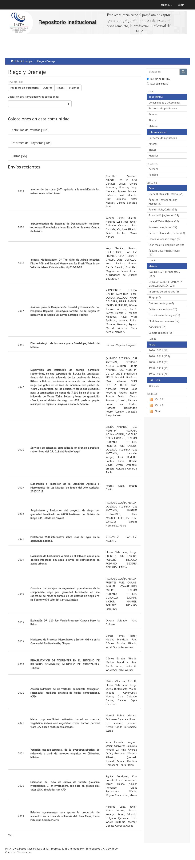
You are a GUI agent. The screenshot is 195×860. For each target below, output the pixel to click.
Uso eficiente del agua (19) (164, 315)
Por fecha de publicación (24, 87)
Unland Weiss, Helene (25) (164, 221)
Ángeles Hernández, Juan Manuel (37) (163, 201)
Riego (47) (155, 297)
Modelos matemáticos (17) (164, 321)
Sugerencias (24, 852)
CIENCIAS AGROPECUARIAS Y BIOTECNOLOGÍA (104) (165, 283)
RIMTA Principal (24, 61)
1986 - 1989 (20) (158, 374)
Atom (158, 411)
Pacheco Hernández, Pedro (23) (167, 233)
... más (152, 260)
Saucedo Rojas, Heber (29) (164, 215)
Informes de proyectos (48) (164, 291)
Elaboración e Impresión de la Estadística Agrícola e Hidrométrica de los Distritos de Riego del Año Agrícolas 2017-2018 (65, 487)
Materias (74, 87)
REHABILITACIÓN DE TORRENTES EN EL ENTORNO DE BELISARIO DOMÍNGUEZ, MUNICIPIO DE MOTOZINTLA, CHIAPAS (65, 664)
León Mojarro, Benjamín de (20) (167, 245)
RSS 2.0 (159, 405)
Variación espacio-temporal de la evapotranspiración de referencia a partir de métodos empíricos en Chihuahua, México (65, 753)
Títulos (61, 87)
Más (10, 835)
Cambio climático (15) (161, 332)
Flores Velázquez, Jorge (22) (165, 239)
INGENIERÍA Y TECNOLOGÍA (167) (164, 274)
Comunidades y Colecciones (165, 102)
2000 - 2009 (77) (158, 362)
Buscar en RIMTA (160, 79)
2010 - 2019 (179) (159, 356)
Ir (68, 103)
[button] (166, 4)
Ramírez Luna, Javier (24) (163, 227)
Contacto (10, 852)
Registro (153, 174)
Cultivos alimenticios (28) (163, 309)
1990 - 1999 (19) (158, 368)
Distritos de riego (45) (161, 303)
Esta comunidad (159, 83)
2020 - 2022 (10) (158, 350)
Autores (47, 87)
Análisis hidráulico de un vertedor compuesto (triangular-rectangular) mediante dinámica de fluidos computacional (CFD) (65, 692)
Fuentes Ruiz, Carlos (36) (163, 209)
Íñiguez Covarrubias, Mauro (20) (164, 252)
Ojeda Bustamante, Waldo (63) (166, 194)
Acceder (153, 169)
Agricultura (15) (157, 327)
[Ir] (183, 72)
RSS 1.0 (159, 399)
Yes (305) (154, 385)
